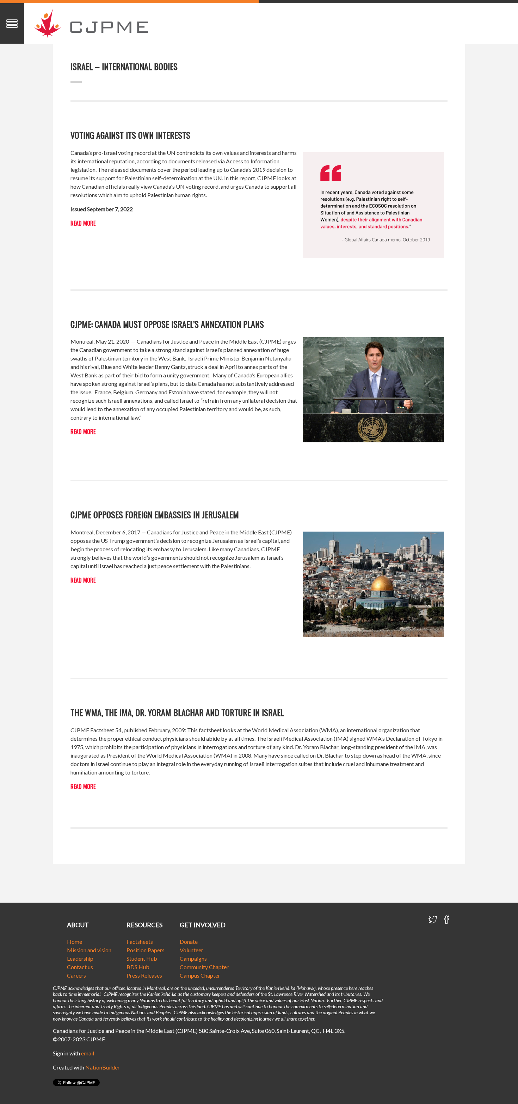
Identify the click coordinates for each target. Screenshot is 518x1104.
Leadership (80, 958)
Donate (189, 941)
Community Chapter (204, 967)
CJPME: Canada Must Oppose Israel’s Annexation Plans (167, 324)
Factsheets (140, 941)
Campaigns (193, 958)
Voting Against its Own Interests (130, 134)
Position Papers (146, 950)
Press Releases (144, 975)
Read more (82, 223)
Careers (76, 975)
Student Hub (142, 958)
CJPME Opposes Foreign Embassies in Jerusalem (154, 514)
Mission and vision (89, 950)
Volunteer (191, 950)
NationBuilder (102, 1067)
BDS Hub (138, 967)
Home (74, 941)
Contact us (80, 967)
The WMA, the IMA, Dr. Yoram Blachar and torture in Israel (177, 712)
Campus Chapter (200, 975)
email (87, 1053)
